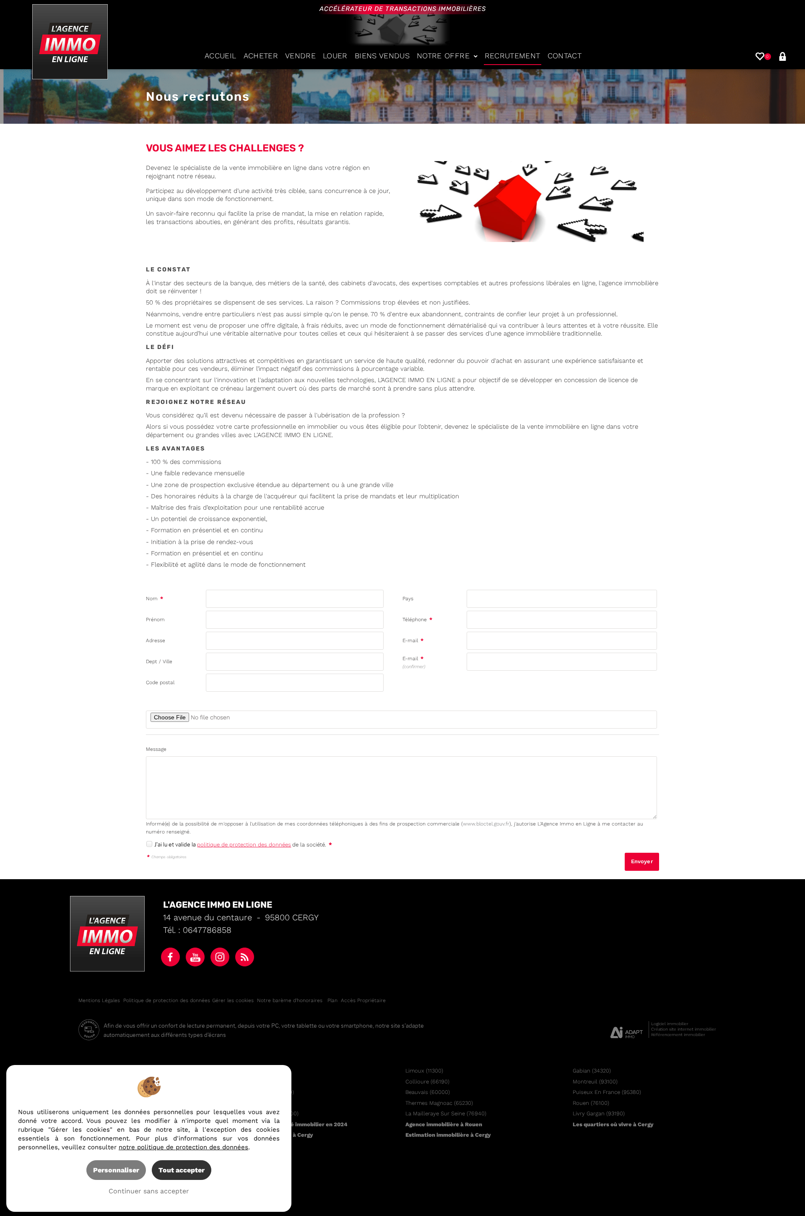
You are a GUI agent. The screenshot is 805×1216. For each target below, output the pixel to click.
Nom (154, 598)
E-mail (412, 640)
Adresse (155, 640)
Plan (332, 1000)
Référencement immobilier (678, 1034)
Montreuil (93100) (595, 1081)
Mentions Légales (99, 1000)
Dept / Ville (159, 661)
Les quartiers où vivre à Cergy (613, 1124)
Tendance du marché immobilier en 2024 (293, 1124)
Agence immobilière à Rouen (443, 1124)
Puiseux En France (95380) (607, 1092)
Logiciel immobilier (669, 1023)
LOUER (335, 56)
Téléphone (417, 619)
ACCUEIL (220, 56)
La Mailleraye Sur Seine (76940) (445, 1113)
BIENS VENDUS (382, 56)
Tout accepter (181, 1170)
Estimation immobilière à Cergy (448, 1135)
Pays (407, 598)
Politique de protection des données (166, 1000)
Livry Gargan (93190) (599, 1113)
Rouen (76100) (591, 1103)
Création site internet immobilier (683, 1029)
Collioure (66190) (427, 1081)
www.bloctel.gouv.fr (486, 824)
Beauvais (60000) (427, 1092)
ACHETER (261, 56)
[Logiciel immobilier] (627, 1029)
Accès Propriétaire (363, 1000)
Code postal (160, 682)
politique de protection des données (244, 844)
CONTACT (565, 56)
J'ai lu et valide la (175, 844)
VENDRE (300, 56)
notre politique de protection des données (183, 1147)
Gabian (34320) (592, 1071)
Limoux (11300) (424, 1071)
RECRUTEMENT (512, 56)
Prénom (155, 619)
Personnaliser (116, 1170)
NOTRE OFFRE (443, 56)
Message (156, 749)
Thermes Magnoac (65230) (439, 1103)
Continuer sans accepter (149, 1191)
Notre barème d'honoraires (290, 1000)
